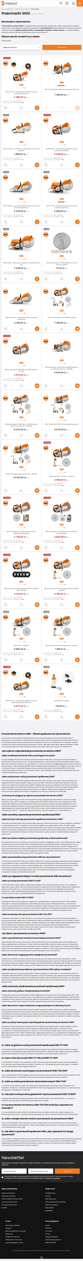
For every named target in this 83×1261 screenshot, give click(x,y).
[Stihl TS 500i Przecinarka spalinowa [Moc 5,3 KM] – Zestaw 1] (62, 569)
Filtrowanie (62, 47)
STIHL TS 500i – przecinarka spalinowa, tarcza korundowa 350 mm (61, 150)
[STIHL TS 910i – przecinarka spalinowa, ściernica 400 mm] (21, 243)
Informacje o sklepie (12, 1225)
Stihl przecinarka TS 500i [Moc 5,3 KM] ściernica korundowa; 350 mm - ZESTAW (21, 425)
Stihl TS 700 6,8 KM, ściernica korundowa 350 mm (62, 89)
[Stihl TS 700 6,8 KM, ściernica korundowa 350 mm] (62, 70)
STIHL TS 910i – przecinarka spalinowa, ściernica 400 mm (21, 264)
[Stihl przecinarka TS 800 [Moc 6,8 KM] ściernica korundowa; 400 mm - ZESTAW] (62, 348)
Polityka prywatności (12, 1237)
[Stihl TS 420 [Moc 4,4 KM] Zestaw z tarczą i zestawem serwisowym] (21, 512)
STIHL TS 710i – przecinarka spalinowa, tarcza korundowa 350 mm (61, 207)
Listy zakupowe (50, 1199)
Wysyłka (8, 1228)
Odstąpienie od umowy (13, 1240)
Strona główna (7, 9)
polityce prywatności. (52, 1178)
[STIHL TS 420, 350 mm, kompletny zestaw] (62, 298)
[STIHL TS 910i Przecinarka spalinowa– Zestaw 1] (62, 626)
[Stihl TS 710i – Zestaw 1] (21, 626)
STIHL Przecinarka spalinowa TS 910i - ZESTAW (21, 474)
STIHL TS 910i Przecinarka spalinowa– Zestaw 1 (62, 646)
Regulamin (9, 1234)
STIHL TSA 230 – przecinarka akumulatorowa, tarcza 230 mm (21, 150)
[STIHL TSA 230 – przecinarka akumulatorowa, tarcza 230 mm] (21, 129)
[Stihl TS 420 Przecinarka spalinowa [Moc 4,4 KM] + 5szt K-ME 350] (21, 569)
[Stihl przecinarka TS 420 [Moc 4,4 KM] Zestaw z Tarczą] (21, 350)
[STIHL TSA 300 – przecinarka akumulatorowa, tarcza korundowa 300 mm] (21, 186)
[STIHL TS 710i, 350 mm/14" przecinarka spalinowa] (62, 405)
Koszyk (47, 1196)
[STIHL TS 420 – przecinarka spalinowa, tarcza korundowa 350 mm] (21, 72)
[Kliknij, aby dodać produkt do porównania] (5, 108)
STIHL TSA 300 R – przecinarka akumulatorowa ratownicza (21, 318)
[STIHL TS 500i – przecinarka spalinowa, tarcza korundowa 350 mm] (62, 129)
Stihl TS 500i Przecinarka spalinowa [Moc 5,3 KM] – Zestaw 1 (61, 589)
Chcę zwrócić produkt (9, 1202)
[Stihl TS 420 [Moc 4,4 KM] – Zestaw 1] (62, 457)
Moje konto (50, 1189)
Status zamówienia (8, 1193)
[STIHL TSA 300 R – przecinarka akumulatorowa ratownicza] (21, 298)
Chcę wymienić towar (9, 1205)
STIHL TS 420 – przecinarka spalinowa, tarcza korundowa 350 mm (21, 93)
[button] (21, 108)
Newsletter (13, 1158)
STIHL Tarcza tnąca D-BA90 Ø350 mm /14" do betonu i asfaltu (61, 264)
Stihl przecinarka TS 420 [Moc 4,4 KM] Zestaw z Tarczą (21, 370)
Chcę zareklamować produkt (12, 1199)
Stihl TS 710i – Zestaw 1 (21, 646)
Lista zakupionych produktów (55, 1202)
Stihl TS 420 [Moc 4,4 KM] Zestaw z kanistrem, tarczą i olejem (61, 532)
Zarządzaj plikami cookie (14, 1243)
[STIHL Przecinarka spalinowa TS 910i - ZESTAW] (21, 454)
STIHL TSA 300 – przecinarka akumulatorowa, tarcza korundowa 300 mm (21, 207)
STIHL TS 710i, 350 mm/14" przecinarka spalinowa (61, 424)
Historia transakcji (51, 1205)
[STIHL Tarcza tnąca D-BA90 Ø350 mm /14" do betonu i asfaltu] (62, 243)
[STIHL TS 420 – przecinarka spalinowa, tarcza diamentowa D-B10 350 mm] (21, 681)
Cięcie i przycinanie (22, 9)
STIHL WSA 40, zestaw (61, 701)
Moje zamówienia (9, 1189)
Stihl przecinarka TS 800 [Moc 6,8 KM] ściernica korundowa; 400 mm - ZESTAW (61, 368)
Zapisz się (67, 1171)
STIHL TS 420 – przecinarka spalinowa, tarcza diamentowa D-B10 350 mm (21, 702)
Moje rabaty (49, 1208)
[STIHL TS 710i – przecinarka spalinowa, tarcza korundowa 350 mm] (62, 186)
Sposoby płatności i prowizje (15, 1231)
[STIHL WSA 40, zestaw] (62, 681)
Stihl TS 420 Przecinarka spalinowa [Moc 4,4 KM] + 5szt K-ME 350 (21, 589)
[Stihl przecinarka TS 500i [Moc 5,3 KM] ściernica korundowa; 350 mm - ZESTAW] (21, 405)
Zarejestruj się (50, 1193)
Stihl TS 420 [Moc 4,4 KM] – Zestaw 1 (61, 476)
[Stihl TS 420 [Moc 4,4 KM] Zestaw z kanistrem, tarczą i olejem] (62, 512)
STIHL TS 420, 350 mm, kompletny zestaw (62, 318)
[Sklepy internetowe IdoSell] (41, 1257)
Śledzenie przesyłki (8, 1196)
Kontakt (4, 1208)
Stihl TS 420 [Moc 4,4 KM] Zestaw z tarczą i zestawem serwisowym (21, 532)
